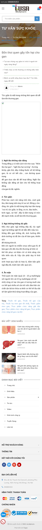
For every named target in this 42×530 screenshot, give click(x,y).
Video (9, 409)
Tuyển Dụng (11, 421)
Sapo (26, 528)
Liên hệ (10, 427)
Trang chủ (11, 385)
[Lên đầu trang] (35, 527)
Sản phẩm (11, 397)
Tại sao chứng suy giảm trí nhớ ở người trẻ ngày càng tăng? (20, 63)
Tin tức (9, 403)
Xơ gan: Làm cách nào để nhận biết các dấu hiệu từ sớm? (27, 342)
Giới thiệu (10, 391)
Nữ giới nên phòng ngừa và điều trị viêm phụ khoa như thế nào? (28, 368)
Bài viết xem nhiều (12, 321)
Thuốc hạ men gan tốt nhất (17, 304)
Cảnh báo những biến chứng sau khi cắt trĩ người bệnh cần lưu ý (29, 329)
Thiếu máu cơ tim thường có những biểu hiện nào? (21, 71)
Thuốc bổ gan (14, 301)
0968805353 (13, 2)
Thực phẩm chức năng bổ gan (18, 309)
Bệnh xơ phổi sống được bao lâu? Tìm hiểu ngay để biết (20, 79)
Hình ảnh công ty (13, 415)
